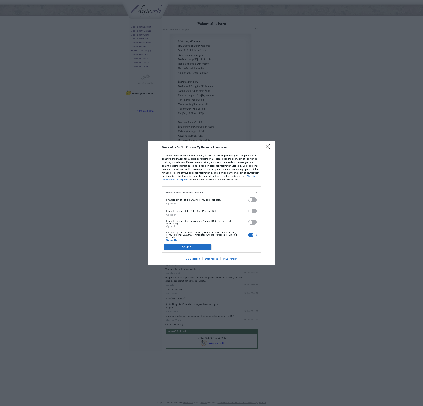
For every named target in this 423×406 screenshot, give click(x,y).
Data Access (211, 258)
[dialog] (211, 203)
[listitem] (211, 192)
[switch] (252, 199)
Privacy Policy (230, 258)
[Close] (269, 147)
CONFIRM (188, 247)
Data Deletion (193, 258)
